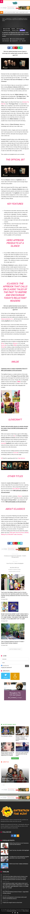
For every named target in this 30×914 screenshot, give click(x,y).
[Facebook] (12, 835)
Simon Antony (26, 910)
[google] (14, 48)
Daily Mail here (21, 458)
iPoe (2, 343)
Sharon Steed (6, 38)
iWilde (15, 345)
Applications (8, 18)
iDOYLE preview (20, 532)
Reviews (22, 30)
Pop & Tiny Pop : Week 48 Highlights (15, 562)
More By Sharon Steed (14, 569)
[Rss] (18, 835)
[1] (14, 435)
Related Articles (14, 567)
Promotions (15, 30)
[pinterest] (16, 48)
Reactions (19, 534)
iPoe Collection (16, 488)
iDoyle (2, 347)
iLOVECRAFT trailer (12, 534)
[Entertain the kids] (15, 2)
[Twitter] (15, 835)
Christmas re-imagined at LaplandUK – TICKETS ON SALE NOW (15, 555)
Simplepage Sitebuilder (11, 910)
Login (27, 665)
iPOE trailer (12, 532)
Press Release (6, 30)
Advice (5, 776)
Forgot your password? (6, 667)
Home (3, 18)
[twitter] (11, 48)
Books (13, 28)
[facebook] (9, 48)
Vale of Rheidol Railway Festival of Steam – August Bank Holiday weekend (13, 642)
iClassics (20, 496)
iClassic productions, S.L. (7, 319)
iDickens (15, 343)
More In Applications (14, 571)
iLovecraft (3, 345)
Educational (20, 28)
